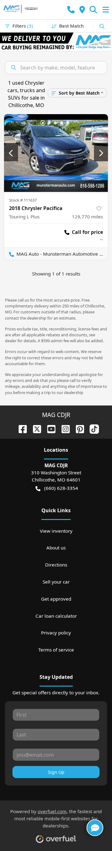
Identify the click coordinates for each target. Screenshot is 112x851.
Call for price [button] (87, 232)
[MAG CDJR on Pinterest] (77, 428)
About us (56, 547)
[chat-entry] (94, 827)
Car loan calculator (56, 616)
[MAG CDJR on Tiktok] (92, 428)
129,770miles (87, 216)
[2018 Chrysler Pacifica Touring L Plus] (56, 153)
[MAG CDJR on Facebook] (20, 428)
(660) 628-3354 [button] (61, 488)
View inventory (56, 531)
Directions (56, 565)
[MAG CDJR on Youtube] (49, 428)
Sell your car (56, 582)
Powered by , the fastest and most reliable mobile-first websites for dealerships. (56, 818)
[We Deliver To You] (56, 41)
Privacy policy (56, 632)
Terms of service (56, 650)
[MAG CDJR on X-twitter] (34, 428)
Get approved (56, 599)
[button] (71, 9)
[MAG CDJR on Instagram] (63, 428)
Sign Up (56, 772)
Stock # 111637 (23, 200)
